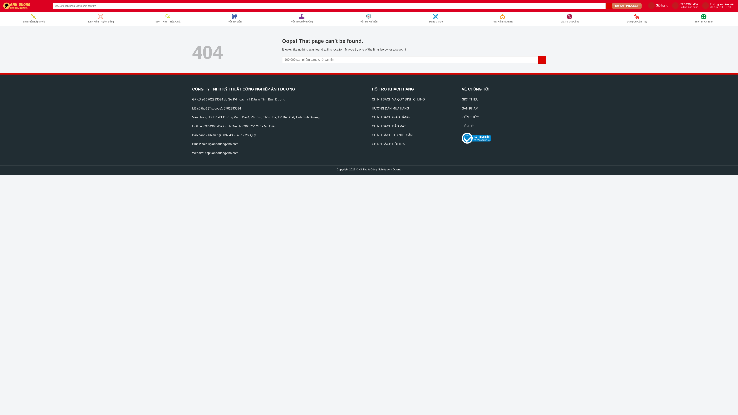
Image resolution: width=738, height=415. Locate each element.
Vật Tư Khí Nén (368, 21)
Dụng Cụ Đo (436, 21)
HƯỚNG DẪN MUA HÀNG (390, 108)
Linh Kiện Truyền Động (101, 21)
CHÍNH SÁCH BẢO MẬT (389, 126)
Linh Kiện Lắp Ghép (34, 21)
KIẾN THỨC (470, 117)
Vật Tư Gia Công (570, 21)
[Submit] (609, 6)
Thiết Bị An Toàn (704, 21)
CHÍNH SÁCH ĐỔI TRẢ (388, 144)
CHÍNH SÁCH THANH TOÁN (392, 135)
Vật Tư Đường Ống (302, 21)
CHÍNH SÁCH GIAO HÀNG (391, 117)
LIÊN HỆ (468, 126)
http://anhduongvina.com (221, 153)
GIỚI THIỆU (470, 99)
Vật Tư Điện (235, 21)
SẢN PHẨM (470, 108)
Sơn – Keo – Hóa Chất (168, 21)
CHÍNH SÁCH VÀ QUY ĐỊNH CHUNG (398, 99)
